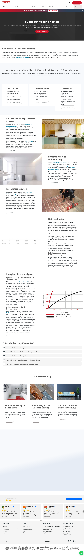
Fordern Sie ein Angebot (22, 57)
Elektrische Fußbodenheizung (10, 528)
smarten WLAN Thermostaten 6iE (19, 282)
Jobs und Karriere (67, 534)
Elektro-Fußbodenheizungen (59, 162)
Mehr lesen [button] (4, 516)
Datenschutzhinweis (68, 526)
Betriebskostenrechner (28, 528)
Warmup (5, 526)
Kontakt (5, 531)
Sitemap (25, 533)
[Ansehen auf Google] (3, 507)
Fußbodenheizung (11, 313)
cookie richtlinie (67, 528)
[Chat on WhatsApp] (81, 553)
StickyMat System (69, 166)
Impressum (65, 525)
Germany (47, 541)
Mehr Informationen (15, 102)
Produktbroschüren (48, 528)
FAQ (24, 531)
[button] (70, 2)
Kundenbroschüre (47, 529)
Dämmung (11, 334)
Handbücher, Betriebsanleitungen (51, 526)
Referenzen (6, 529)
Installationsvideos (47, 531)
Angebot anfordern (42, 31)
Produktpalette (12, 150)
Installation (11, 212)
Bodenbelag (29, 141)
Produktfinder (26, 526)
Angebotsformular (47, 533)
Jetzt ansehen (54, 10)
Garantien (65, 533)
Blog (4, 533)
